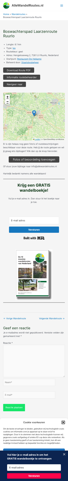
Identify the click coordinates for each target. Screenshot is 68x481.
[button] (63, 422)
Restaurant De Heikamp (29, 59)
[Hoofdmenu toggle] (62, 5)
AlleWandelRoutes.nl (27, 5)
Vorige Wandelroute (14, 318)
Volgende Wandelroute (52, 318)
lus (14, 48)
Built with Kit (34, 238)
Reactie (8, 343)
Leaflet (37, 139)
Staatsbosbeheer (30, 62)
